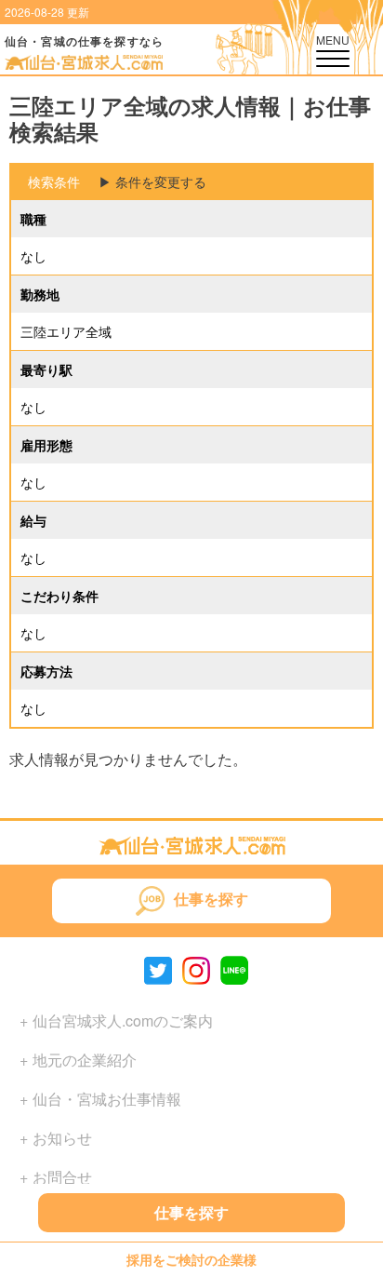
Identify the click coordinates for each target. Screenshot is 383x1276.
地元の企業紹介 (85, 1059)
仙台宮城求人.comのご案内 (123, 1020)
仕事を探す (191, 1212)
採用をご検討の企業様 (191, 1258)
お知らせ (62, 1137)
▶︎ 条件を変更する (152, 181)
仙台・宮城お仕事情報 (107, 1098)
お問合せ (62, 1177)
